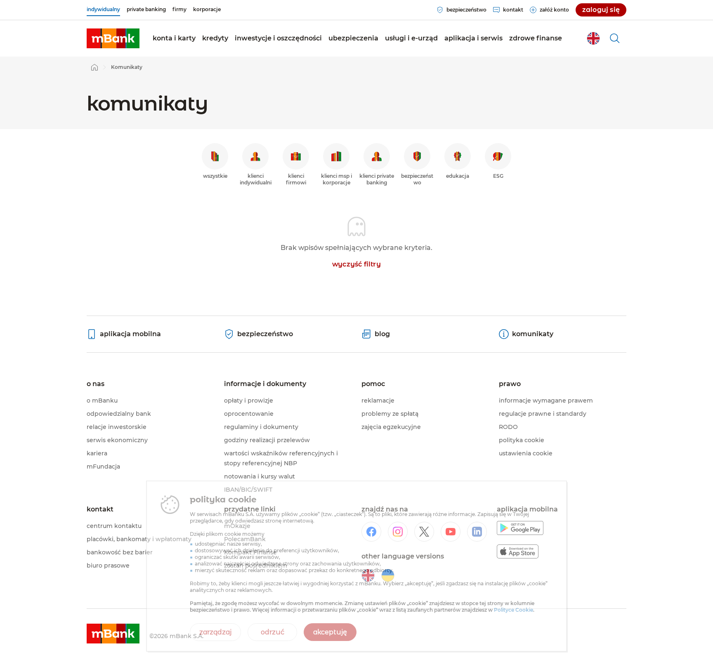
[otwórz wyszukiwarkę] (615, 38)
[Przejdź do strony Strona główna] (94, 67)
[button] (174, 38)
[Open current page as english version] (593, 38)
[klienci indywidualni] (113, 38)
